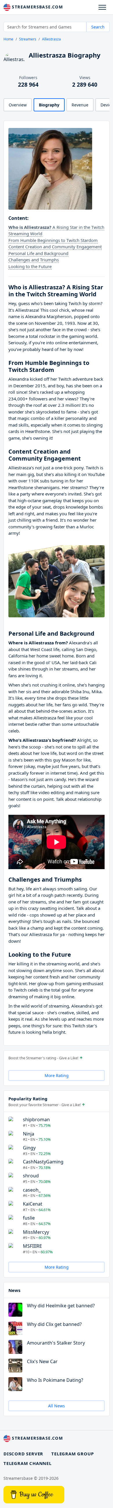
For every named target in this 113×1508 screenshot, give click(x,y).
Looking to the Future (30, 266)
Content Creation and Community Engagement (55, 246)
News (14, 1290)
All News (56, 1406)
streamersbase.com (36, 7)
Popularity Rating (28, 1098)
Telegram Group (72, 1454)
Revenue (80, 105)
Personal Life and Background (38, 253)
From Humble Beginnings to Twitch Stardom (53, 240)
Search (98, 27)
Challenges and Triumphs (33, 260)
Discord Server (23, 1454)
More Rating (57, 1075)
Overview (18, 105)
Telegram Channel (27, 1463)
